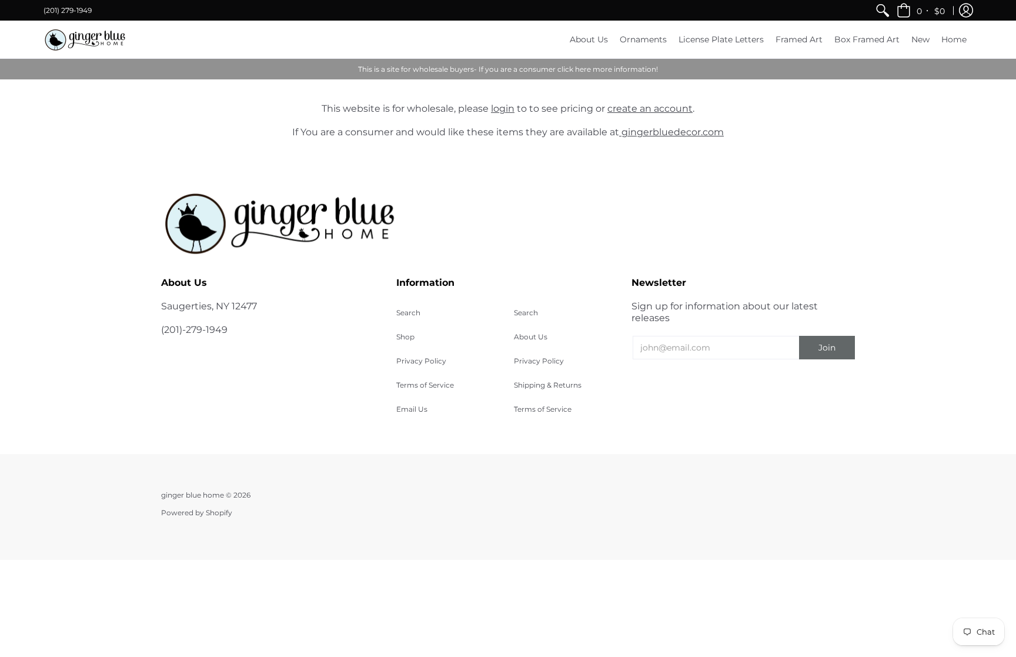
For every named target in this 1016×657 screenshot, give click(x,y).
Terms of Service (425, 385)
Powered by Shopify (196, 512)
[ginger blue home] (85, 39)
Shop (405, 336)
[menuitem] (882, 10)
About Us (530, 336)
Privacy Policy (421, 360)
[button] (921, 10)
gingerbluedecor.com (671, 132)
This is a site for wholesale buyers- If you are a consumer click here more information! (508, 69)
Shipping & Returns (547, 385)
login (502, 108)
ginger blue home (193, 495)
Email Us (411, 409)
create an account (650, 108)
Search (408, 312)
